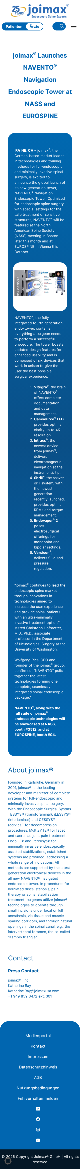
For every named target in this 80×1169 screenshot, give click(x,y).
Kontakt (38, 1046)
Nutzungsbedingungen (38, 1088)
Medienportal (38, 1035)
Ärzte (34, 26)
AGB (38, 1077)
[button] (8, 1161)
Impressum (38, 1056)
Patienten (14, 26)
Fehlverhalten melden (38, 1098)
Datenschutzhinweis (38, 1067)
